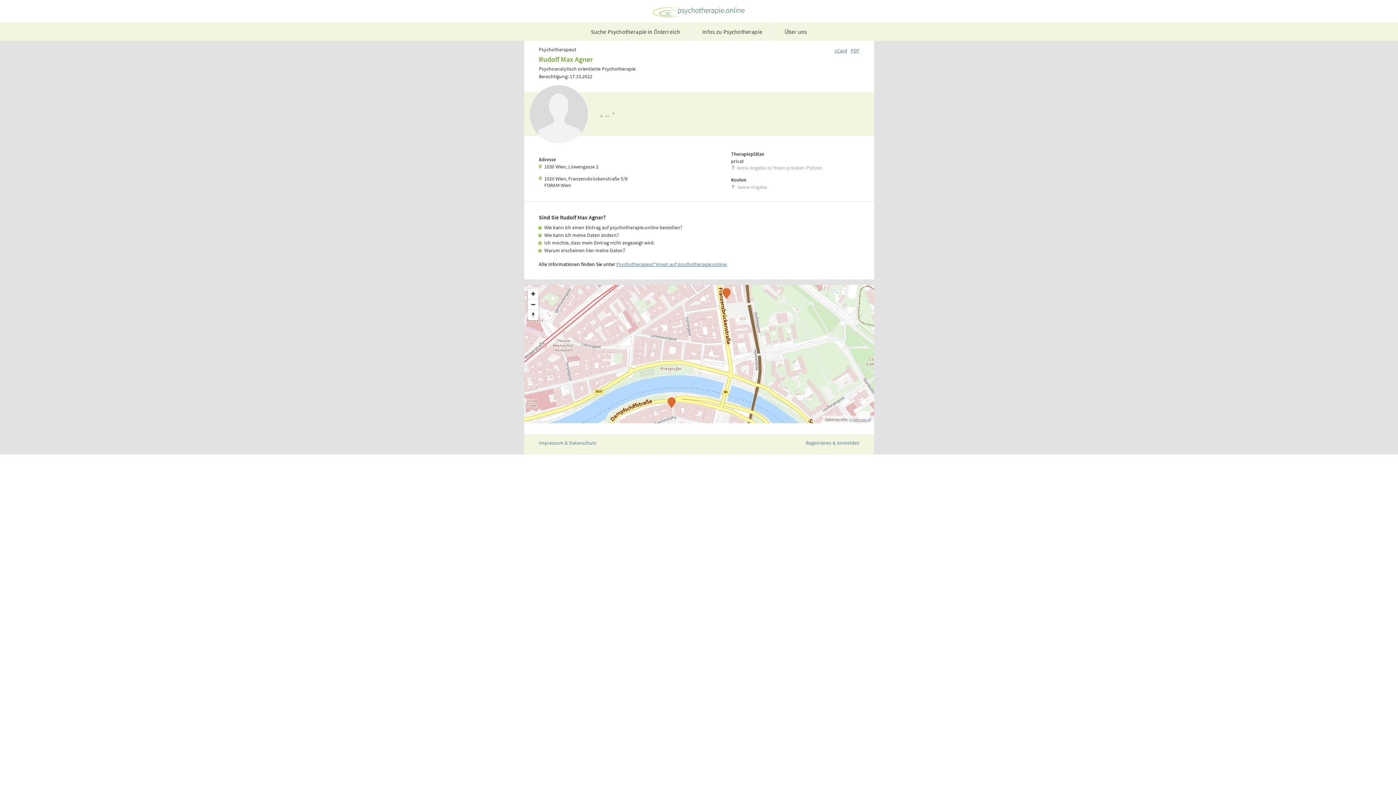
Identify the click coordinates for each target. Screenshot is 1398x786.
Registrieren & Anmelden (833, 443)
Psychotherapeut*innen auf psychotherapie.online (671, 264)
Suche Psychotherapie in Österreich (635, 31)
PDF (855, 50)
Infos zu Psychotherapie (732, 31)
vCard (840, 50)
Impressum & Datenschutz (567, 443)
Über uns (796, 31)
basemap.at (860, 419)
